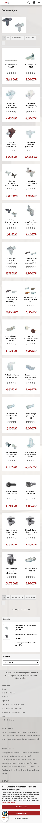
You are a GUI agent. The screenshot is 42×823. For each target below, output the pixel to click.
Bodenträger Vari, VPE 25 (31, 66)
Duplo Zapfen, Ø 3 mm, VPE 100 (31, 570)
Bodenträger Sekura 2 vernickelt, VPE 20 (11, 222)
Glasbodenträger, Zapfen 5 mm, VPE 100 (11, 416)
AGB (3, 716)
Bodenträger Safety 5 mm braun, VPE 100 (11, 144)
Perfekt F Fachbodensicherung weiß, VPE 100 (31, 338)
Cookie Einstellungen (8, 720)
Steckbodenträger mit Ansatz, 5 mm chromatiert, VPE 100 (11, 300)
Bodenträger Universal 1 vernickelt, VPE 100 (11, 183)
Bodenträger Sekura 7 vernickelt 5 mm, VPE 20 (30, 222)
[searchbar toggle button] (28, 2)
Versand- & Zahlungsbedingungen (13, 704)
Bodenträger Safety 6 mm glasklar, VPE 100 (30, 144)
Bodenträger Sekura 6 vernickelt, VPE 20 (30, 183)
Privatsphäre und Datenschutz (12, 708)
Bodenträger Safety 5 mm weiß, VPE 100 (31, 106)
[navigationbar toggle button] (39, 2)
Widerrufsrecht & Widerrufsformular (13, 712)
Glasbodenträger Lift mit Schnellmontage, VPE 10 (11, 571)
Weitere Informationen (21, 819)
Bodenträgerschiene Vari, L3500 (11, 66)
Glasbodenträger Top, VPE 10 (30, 492)
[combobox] (17, 38)
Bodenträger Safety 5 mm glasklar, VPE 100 (11, 106)
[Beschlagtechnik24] (4, 2)
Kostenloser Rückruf (8, 693)
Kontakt (4, 689)
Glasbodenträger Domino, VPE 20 (11, 492)
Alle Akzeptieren (21, 807)
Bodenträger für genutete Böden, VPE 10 (30, 377)
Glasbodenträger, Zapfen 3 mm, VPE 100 (31, 416)
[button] (4, 38)
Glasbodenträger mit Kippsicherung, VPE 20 (30, 455)
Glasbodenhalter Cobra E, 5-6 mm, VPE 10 (11, 532)
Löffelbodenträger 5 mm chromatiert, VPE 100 (11, 338)
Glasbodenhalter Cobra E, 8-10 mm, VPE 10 (31, 532)
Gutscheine (5, 697)
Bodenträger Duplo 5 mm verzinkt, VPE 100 (30, 300)
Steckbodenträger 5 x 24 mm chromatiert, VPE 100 (31, 261)
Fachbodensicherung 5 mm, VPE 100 (12, 376)
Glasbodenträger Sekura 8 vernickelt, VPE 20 (11, 455)
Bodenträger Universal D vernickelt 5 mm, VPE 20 (11, 261)
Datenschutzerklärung (8, 802)
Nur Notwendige (21, 813)
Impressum (5, 701)
